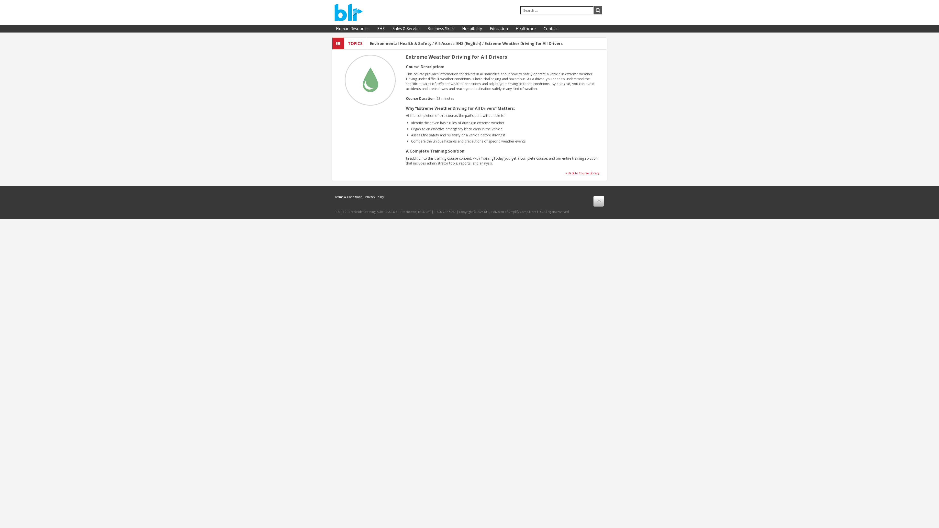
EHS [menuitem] (381, 28)
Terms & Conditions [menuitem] (348, 197)
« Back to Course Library (582, 173)
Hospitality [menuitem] (472, 28)
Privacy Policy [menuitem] (374, 197)
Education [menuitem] (499, 28)
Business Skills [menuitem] (440, 28)
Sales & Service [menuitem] (406, 28)
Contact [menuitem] (551, 28)
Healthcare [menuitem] (526, 28)
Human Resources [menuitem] (352, 28)
